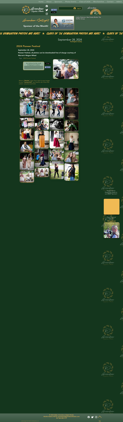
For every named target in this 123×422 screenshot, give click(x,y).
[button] (49, 1)
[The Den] (95, 11)
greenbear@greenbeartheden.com (69, 416)
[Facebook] (46, 6)
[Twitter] (46, 10)
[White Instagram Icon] (46, 13)
